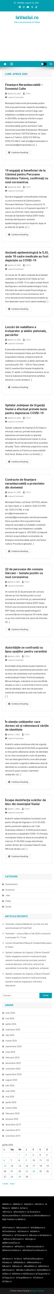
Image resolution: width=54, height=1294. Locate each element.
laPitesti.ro (20, 1246)
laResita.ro (31, 1270)
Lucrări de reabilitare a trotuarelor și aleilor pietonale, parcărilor (25, 331)
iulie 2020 (9, 1085)
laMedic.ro (18, 1204)
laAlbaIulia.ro (19, 1262)
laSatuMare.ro (43, 1270)
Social (8, 906)
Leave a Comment (16, 97)
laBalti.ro (21, 1219)
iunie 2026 (10, 1013)
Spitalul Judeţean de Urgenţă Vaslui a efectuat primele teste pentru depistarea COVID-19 (26, 409)
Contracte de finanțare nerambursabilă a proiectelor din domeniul (25, 483)
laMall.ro (15, 1208)
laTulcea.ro (38, 1277)
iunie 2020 (10, 1091)
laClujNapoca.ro (38, 1227)
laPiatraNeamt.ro (42, 1215)
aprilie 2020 (10, 1102)
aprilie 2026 (10, 1024)
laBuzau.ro (34, 1235)
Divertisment (11, 884)
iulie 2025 (9, 1035)
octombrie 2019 (12, 1136)
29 (20, 1177)
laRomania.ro (8, 1227)
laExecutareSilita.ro (11, 1215)
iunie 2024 (10, 1052)
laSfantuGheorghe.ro (33, 1258)
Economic (10, 890)
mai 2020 (9, 1096)
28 (12, 1177)
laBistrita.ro (43, 1266)
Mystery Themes (37, 1291)
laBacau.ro (17, 1266)
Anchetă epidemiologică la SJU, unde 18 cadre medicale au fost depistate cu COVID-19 (27, 256)
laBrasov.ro (7, 1258)
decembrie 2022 (13, 1063)
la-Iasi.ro (18, 1258)
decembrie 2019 (13, 1124)
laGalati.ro (35, 1231)
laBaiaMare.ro (30, 1266)
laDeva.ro (7, 1239)
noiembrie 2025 (12, 1029)
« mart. (5, 1183)
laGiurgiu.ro (31, 1239)
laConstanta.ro (9, 1231)
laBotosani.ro (8, 1270)
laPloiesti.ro (7, 1235)
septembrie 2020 (13, 1074)
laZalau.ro (7, 1281)
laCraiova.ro (23, 1231)
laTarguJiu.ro (9, 1277)
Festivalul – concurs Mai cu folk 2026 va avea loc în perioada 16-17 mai (28, 935)
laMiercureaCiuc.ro (11, 1243)
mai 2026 (9, 1018)
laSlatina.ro (17, 1274)
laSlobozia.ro (29, 1274)
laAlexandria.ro (34, 1262)
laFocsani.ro (18, 1239)
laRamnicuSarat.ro (35, 1246)
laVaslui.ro (27, 17)
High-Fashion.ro (9, 1219)
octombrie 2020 (12, 1068)
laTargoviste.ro (43, 1274)
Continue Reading (19, 152)
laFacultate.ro (20, 1212)
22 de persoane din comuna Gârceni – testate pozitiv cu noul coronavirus (24, 573)
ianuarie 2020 (11, 1119)
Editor (28, 93)
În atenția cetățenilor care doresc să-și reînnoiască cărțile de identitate (27, 725)
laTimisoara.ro (21, 1235)
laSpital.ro (28, 1204)
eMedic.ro (7, 1204)
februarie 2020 (12, 1113)
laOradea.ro (7, 1246)
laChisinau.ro (27, 1215)
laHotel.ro (39, 1204)
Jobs (7, 895)
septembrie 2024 (13, 1046)
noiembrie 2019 (12, 1130)
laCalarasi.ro (45, 1235)
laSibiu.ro (6, 1274)
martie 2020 (11, 1108)
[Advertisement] (27, 46)
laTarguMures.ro (24, 1277)
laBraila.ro (21, 1270)
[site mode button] (44, 64)
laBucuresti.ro (22, 1227)
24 (34, 1171)
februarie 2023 (12, 1057)
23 (27, 1171)
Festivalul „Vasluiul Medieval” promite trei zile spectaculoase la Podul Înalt (26, 926)
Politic (8, 901)
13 (5, 1166)
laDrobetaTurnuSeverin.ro (34, 1250)
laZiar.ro (24, 1208)
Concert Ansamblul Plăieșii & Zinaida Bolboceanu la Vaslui (28, 945)
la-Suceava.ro (33, 1212)
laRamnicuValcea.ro (11, 1250)
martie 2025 (11, 1041)
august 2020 (11, 1080)
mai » (12, 1183)
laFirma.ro (7, 1212)
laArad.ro (6, 1266)
